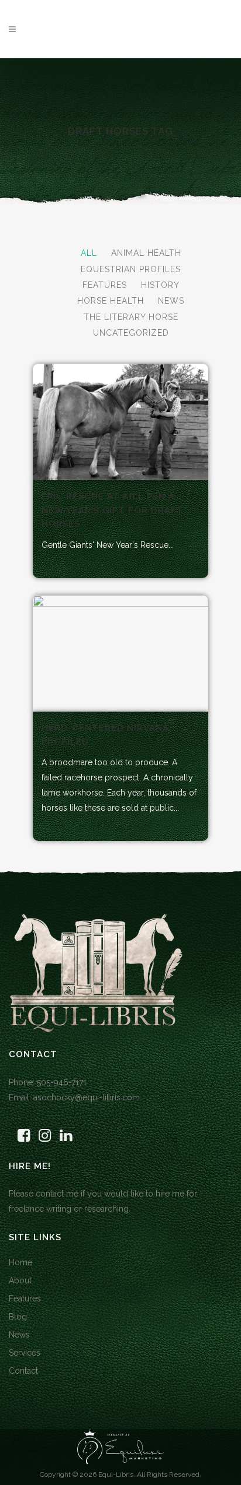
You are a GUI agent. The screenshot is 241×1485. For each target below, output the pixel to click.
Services (24, 1352)
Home (20, 1262)
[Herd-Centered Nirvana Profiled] (120, 653)
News (19, 1334)
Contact (23, 1370)
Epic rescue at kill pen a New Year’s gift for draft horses (113, 510)
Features (25, 1298)
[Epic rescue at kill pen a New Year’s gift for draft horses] (120, 422)
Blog (18, 1316)
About (20, 1280)
